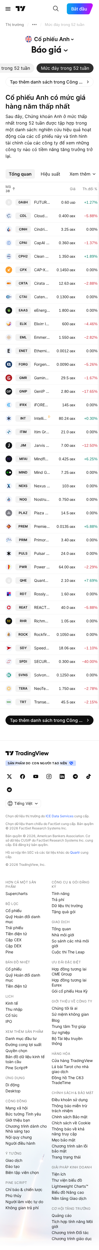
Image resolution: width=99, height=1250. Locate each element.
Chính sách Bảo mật (69, 1116)
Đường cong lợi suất (24, 1044)
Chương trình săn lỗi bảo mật (69, 1148)
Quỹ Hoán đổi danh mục (23, 919)
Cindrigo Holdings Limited (42, 229)
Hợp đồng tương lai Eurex (69, 982)
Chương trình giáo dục (72, 1238)
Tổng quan (61, 928)
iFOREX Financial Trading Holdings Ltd (42, 404)
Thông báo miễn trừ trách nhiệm (69, 1108)
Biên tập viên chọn (22, 1172)
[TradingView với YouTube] (36, 776)
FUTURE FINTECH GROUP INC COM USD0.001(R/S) (42, 202)
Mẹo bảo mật (63, 1140)
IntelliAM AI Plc (40, 418)
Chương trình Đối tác (70, 1232)
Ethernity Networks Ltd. (42, 350)
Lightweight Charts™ (70, 1186)
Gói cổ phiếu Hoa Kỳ (70, 991)
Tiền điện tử (16, 933)
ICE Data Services (59, 816)
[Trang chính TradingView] (21, 9)
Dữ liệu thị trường (67, 905)
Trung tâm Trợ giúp (69, 1026)
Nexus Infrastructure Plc (42, 485)
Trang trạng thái (66, 1157)
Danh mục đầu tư (21, 1038)
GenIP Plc (42, 391)
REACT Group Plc (42, 607)
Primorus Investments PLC (42, 539)
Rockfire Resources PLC (42, 634)
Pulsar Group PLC (42, 553)
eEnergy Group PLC (42, 310)
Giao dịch (14, 1160)
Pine (9, 952)
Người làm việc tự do (24, 1201)
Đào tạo (13, 1166)
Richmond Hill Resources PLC (42, 621)
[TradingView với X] (9, 776)
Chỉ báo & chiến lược (24, 1189)
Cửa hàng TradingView (72, 1060)
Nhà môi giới (63, 934)
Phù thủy (13, 1195)
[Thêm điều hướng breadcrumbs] (34, 24)
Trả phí (58, 899)
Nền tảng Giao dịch (69, 1198)
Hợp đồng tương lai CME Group (69, 971)
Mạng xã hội (17, 1108)
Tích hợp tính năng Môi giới (72, 1224)
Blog (56, 1020)
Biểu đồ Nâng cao (68, 1192)
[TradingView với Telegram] (75, 776)
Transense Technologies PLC (42, 702)
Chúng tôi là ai (64, 1008)
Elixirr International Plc (42, 323)
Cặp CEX (13, 939)
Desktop (13, 1090)
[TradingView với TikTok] (88, 776)
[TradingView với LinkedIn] (62, 776)
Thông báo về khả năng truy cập (68, 1131)
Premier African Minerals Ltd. (42, 526)
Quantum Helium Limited (42, 580)
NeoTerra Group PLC (42, 688)
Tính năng (61, 893)
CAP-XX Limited (42, 269)
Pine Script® (17, 1067)
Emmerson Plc (42, 337)
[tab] (65, 68)
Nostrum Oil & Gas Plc (42, 499)
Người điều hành (20, 1143)
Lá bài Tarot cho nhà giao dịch (70, 1069)
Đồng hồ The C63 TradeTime (68, 1080)
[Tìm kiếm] (55, 8)
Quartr (75, 852)
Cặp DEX (13, 945)
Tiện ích (59, 1174)
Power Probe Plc (42, 566)
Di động (13, 1084)
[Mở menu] (7, 8)
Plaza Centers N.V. (42, 512)
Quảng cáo (62, 1215)
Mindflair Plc (42, 458)
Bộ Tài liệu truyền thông (67, 1041)
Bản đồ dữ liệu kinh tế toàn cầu (25, 1059)
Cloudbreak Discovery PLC (42, 215)
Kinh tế (12, 1003)
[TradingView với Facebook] (22, 776)
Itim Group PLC (42, 431)
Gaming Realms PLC (42, 377)
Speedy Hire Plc (42, 648)
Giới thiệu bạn (18, 1120)
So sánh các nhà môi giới (70, 943)
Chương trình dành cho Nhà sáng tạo (26, 1128)
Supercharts (17, 893)
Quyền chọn (16, 1050)
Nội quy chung (19, 1137)
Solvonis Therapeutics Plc (42, 675)
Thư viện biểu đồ (67, 1180)
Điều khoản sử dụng (70, 1099)
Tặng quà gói (63, 911)
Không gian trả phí (22, 1207)
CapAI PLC (42, 242)
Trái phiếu (14, 927)
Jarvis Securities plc (42, 445)
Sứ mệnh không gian (70, 1014)
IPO (9, 1021)
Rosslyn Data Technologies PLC (42, 594)
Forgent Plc (42, 364)
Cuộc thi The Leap (68, 952)
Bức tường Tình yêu (23, 1114)
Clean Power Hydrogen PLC (42, 256)
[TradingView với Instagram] (49, 776)
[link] (50, 82)
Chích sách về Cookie (71, 1122)
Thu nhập (14, 1009)
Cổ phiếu (13, 910)
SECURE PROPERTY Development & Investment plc (42, 661)
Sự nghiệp (61, 1032)
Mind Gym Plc (42, 472)
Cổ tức (12, 1015)
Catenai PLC (42, 296)
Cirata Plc (42, 283)
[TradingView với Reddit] (9, 790)
